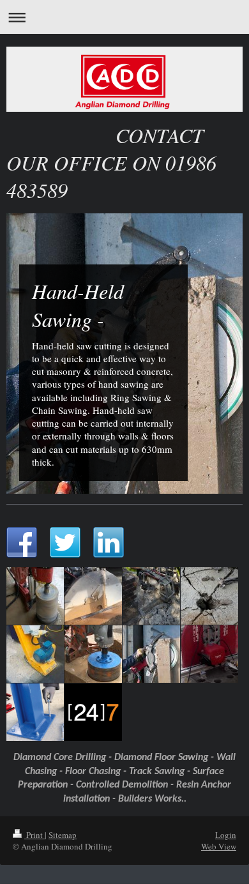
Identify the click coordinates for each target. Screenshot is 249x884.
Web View (218, 846)
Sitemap (63, 835)
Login (225, 835)
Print (34, 835)
